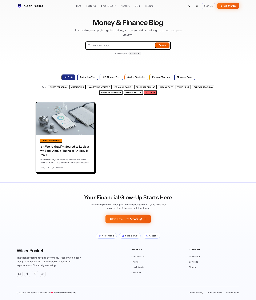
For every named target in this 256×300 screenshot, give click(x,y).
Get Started (229, 6)
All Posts (68, 77)
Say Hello (193, 261)
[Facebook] (27, 274)
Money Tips (194, 256)
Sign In (208, 6)
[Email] (20, 274)
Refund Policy (232, 292)
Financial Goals (184, 77)
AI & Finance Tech (111, 77)
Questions (136, 272)
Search (162, 45)
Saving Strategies (136, 77)
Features (91, 6)
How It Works (138, 267)
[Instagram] (35, 274)
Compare (125, 6)
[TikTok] (43, 274)
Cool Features (138, 256)
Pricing (149, 6)
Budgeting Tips (87, 77)
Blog (137, 6)
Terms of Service (215, 292)
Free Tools (107, 6)
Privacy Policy (196, 292)
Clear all (133, 53)
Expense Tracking (161, 77)
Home (78, 6)
